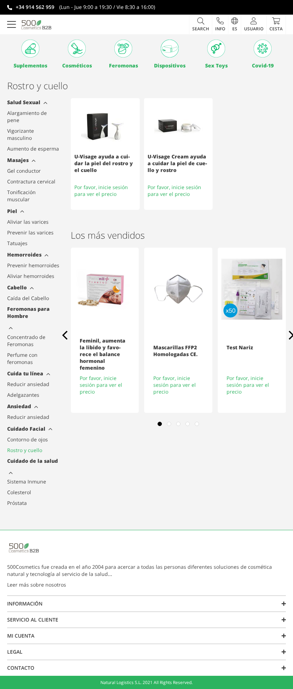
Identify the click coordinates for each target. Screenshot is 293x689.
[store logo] (36, 25)
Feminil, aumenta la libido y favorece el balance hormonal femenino (102, 354)
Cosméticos (77, 65)
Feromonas (123, 65)
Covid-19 (263, 65)
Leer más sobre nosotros (36, 584)
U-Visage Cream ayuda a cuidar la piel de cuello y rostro (177, 163)
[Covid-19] (262, 48)
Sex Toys (216, 65)
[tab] (44, 103)
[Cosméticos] (77, 48)
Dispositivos (169, 65)
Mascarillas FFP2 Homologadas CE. (175, 351)
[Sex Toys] (216, 48)
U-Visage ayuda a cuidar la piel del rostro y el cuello (103, 163)
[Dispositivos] (169, 48)
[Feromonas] (123, 48)
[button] (220, 24)
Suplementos (30, 65)
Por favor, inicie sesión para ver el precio (101, 190)
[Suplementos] (30, 48)
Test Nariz (240, 347)
